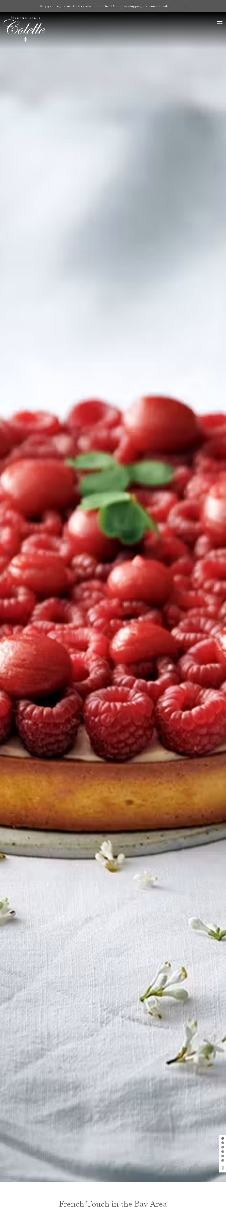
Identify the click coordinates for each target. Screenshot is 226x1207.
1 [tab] (222, 1138)
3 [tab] (222, 1147)
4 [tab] (222, 1152)
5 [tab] (222, 1156)
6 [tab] (222, 1160)
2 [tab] (222, 1143)
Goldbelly (177, 6)
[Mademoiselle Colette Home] (25, 29)
